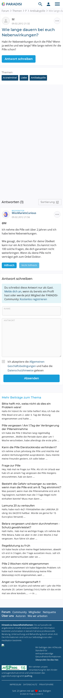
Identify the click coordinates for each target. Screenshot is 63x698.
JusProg (28, 675)
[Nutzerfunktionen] (48, 4)
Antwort (9, 320)
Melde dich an (12, 291)
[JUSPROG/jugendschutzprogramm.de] (14, 667)
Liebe (24, 77)
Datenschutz (30, 684)
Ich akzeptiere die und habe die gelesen (30, 366)
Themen (17, 11)
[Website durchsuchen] (40, 4)
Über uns (8, 615)
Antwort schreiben (19, 59)
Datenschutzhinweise (21, 370)
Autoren (21, 616)
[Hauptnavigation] (57, 4)
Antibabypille (37, 11)
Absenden (31, 378)
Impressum (15, 684)
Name (7, 308)
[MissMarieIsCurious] (7, 214)
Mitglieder (35, 612)
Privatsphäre (46, 684)
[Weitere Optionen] (57, 21)
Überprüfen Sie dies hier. (47, 659)
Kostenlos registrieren (33, 299)
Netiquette (49, 612)
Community (19, 612)
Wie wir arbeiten (37, 616)
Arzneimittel (10, 77)
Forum (5, 11)
